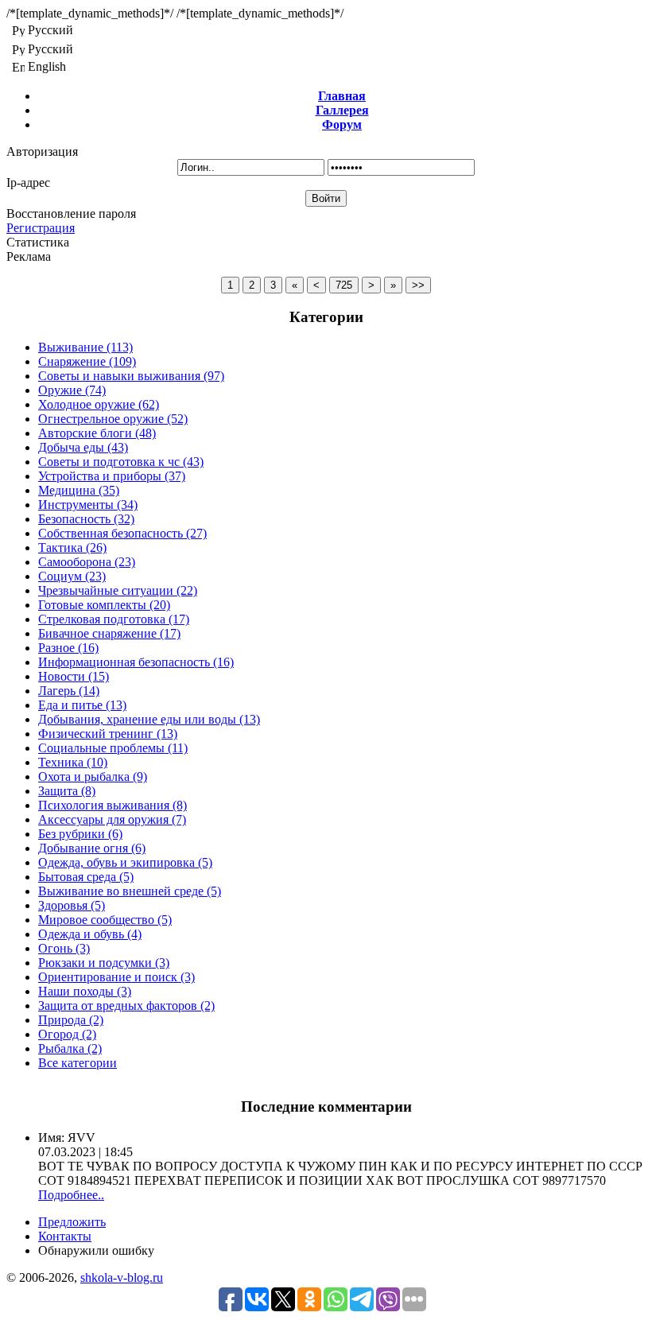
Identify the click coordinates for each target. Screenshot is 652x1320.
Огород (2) (67, 1034)
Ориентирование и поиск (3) (116, 977)
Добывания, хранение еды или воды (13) (149, 719)
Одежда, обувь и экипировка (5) (125, 862)
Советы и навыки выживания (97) (131, 375)
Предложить (72, 1222)
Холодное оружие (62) (98, 404)
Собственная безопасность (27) (122, 533)
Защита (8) (66, 791)
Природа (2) (70, 1020)
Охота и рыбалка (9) (92, 776)
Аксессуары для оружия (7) (112, 819)
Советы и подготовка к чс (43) (121, 461)
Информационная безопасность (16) (136, 662)
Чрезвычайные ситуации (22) (117, 590)
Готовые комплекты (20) (104, 604)
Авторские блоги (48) (97, 433)
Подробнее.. (71, 1195)
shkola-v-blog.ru (121, 1277)
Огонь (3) (64, 948)
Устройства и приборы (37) (111, 476)
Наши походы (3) (84, 991)
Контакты (64, 1236)
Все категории (77, 1063)
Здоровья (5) (71, 905)
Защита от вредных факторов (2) (126, 1005)
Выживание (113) (85, 347)
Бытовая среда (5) (86, 876)
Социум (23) (72, 576)
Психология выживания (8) (112, 805)
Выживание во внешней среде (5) (129, 891)
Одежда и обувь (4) (90, 934)
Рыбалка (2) (70, 1048)
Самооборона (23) (86, 562)
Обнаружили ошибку (96, 1250)
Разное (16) (68, 647)
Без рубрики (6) (80, 834)
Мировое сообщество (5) (105, 919)
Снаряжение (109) (87, 361)
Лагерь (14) (68, 690)
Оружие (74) (72, 390)
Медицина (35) (78, 490)
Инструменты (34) (88, 504)
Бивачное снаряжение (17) (109, 633)
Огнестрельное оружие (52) (113, 418)
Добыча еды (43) (83, 447)
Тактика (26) (72, 547)
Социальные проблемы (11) (113, 748)
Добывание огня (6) (92, 848)
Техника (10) (72, 762)
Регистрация (40, 228)
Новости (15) (73, 676)
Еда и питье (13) (82, 705)
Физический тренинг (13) (107, 733)
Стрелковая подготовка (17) (113, 619)
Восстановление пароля (71, 213)
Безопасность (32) (86, 519)
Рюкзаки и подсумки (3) (103, 962)
